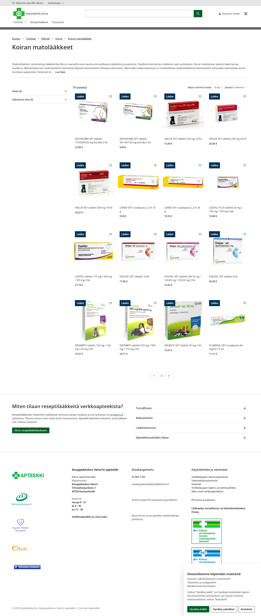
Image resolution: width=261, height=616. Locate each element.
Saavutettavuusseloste (204, 480)
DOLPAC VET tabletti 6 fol (223, 276)
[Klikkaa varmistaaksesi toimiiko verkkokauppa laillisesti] (220, 531)
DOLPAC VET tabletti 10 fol (134, 276)
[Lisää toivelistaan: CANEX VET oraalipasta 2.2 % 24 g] (200, 165)
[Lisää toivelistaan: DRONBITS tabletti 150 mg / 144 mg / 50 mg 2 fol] (111, 303)
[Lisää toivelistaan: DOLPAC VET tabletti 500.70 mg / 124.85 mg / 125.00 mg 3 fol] (200, 234)
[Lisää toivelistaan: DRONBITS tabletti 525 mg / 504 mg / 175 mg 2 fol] (155, 303)
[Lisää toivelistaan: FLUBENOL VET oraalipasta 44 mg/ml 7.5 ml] (245, 303)
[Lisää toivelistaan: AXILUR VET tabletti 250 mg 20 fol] (245, 96)
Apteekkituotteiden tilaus (152, 437)
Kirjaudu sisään (231, 13)
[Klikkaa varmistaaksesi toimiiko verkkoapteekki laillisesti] (220, 560)
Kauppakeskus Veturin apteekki (95, 470)
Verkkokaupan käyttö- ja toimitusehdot (214, 487)
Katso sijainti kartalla (83, 477)
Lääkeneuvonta (146, 427)
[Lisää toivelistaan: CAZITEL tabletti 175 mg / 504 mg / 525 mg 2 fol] (111, 234)
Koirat (58, 38)
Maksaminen (144, 418)
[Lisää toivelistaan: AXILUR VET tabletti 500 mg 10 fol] (111, 165)
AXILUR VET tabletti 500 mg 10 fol (93, 207)
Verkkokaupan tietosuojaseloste (210, 477)
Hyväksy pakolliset (223, 609)
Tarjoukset (58, 22)
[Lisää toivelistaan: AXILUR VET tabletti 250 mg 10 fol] (200, 96)
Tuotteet (18, 22)
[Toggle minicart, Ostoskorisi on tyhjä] (245, 13)
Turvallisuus (144, 408)
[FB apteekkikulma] (40, 566)
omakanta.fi (116, 414)
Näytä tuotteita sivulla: (200, 87)
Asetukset (246, 609)
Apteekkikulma (37, 13)
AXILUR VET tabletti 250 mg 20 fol (227, 138)
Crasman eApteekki (89, 608)
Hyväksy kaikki (198, 609)
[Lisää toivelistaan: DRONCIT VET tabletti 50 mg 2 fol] (200, 303)
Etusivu (16, 38)
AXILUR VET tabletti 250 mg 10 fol (183, 138)
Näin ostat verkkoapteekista (207, 491)
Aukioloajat (54, 3)
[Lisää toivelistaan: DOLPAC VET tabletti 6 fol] (245, 234)
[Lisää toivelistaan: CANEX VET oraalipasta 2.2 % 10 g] (155, 165)
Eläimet (45, 38)
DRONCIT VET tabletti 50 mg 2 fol (182, 345)
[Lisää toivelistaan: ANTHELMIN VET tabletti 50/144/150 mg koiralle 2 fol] (155, 96)
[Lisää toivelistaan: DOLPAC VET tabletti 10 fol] (155, 234)
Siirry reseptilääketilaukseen (30, 430)
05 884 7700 (138, 477)
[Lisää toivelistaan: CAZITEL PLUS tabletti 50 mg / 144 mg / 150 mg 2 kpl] (245, 165)
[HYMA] (40, 525)
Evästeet (196, 484)
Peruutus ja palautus (203, 500)
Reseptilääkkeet (39, 22)
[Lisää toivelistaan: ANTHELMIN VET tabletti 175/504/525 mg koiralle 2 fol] (111, 96)
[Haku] (198, 13)
